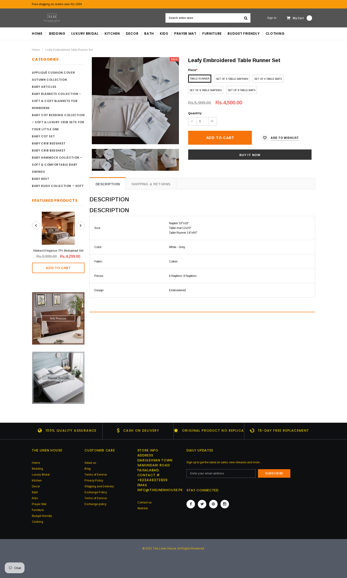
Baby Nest (40, 179)
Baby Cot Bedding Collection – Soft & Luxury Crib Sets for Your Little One (58, 122)
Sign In (272, 18)
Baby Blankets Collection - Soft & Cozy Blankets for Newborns (56, 101)
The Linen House (164, 548)
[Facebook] (190, 504)
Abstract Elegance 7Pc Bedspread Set (58, 250)
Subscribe (274, 473)
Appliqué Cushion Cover (53, 73)
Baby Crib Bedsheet (49, 143)
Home (36, 49)
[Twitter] (202, 504)
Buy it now (249, 155)
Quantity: (195, 113)
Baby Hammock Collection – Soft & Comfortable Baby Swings (57, 165)
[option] (135, 100)
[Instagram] (224, 504)
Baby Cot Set (43, 136)
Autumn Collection (49, 80)
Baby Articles (44, 87)
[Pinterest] (213, 504)
